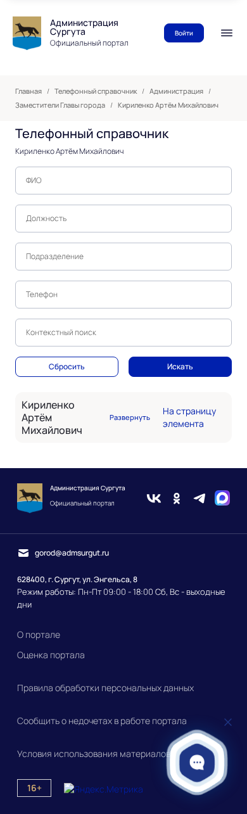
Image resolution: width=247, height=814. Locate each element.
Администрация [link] (176, 91)
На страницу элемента (189, 417)
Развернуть (130, 417)
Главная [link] (28, 91)
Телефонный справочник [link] (95, 91)
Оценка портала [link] (51, 655)
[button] (197, 762)
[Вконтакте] (154, 498)
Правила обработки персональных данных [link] (105, 688)
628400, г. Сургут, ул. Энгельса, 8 (77, 579)
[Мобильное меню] (226, 33)
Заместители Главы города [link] (60, 105)
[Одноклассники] (176, 498)
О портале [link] (38, 634)
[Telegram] (199, 498)
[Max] (222, 498)
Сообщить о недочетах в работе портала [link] (102, 721)
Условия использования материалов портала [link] (112, 753)
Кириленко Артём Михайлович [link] (168, 105)
